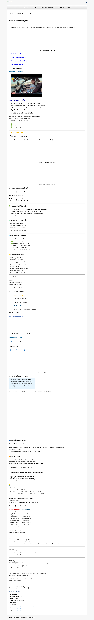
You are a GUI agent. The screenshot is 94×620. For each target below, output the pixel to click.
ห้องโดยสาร (34, 607)
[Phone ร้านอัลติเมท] (86, 2)
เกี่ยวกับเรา (69, 7)
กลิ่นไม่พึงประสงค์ (17, 607)
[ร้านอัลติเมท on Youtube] (85, 2)
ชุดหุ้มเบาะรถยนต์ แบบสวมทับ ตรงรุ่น (47, 7)
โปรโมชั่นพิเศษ (61, 7)
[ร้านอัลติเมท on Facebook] (84, 2)
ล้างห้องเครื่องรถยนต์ (20, 609)
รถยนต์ (29, 607)
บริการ (25, 607)
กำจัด (22, 607)
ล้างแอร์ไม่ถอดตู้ (17, 610)
